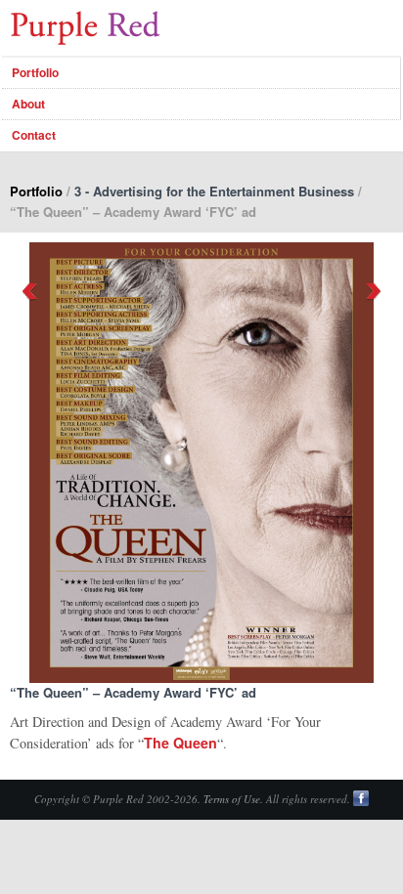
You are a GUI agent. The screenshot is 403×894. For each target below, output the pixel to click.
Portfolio (35, 72)
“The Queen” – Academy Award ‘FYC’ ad (133, 692)
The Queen (180, 742)
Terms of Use (231, 798)
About (28, 103)
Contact (34, 135)
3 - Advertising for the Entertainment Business (214, 191)
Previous (29, 291)
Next (373, 291)
